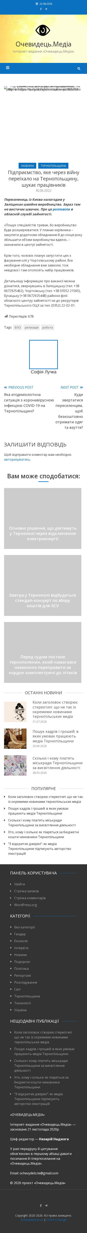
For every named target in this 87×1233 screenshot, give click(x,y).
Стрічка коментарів (30, 898)
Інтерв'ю (21, 948)
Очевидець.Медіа (43, 44)
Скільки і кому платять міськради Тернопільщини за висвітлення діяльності (58, 763)
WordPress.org (25, 905)
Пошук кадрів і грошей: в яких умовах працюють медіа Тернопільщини (56, 736)
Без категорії (24, 927)
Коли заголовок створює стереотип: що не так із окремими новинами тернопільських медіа (55, 709)
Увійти (19, 884)
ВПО (18, 327)
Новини (27, 166)
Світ (17, 989)
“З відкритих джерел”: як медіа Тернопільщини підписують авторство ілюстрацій (39, 849)
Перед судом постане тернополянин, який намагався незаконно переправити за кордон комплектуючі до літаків (43, 664)
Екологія (21, 941)
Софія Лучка (43, 371)
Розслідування (25, 982)
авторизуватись (17, 459)
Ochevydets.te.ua (32, 1220)
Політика (21, 968)
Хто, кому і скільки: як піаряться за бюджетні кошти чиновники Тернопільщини (43, 834)
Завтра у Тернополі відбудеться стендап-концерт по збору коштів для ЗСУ (42, 600)
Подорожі (22, 961)
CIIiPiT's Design (56, 1220)
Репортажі (22, 975)
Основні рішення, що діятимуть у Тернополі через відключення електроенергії (42, 533)
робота (47, 327)
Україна (20, 1010)
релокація (31, 327)
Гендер (20, 934)
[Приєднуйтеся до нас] (46, 9)
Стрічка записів (26, 891)
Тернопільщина (53, 166)
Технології (22, 1003)
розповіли (61, 209)
